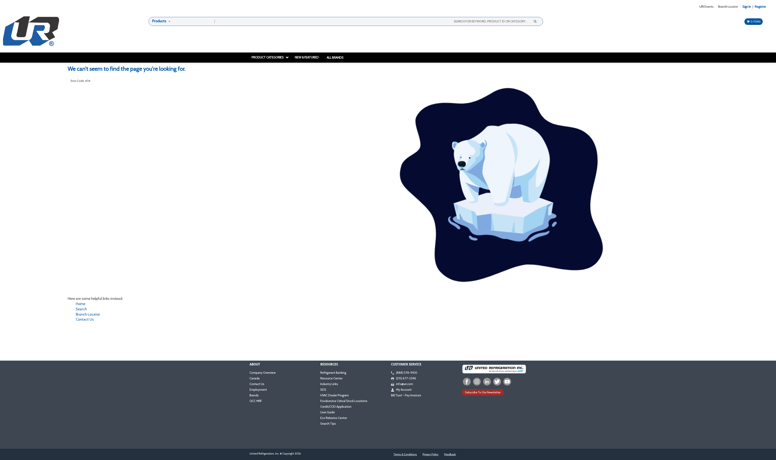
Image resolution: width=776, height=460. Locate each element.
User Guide (327, 412)
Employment (258, 390)
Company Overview (263, 373)
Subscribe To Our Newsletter (483, 392)
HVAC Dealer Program (334, 395)
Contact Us (85, 319)
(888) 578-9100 (406, 373)
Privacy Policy (431, 454)
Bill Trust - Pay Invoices (406, 395)
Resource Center (331, 378)
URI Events (706, 6)
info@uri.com (404, 384)
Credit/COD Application (335, 406)
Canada (255, 378)
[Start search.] (535, 21)
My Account (404, 390)
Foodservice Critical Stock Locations (343, 401)
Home (80, 304)
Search (81, 309)
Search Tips (328, 423)
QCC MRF (256, 401)
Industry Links (329, 384)
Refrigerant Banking (333, 373)
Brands (254, 395)
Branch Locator (728, 6)
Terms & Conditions (405, 454)
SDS (323, 390)
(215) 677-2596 (406, 378)
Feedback (450, 454)
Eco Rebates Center (333, 418)
